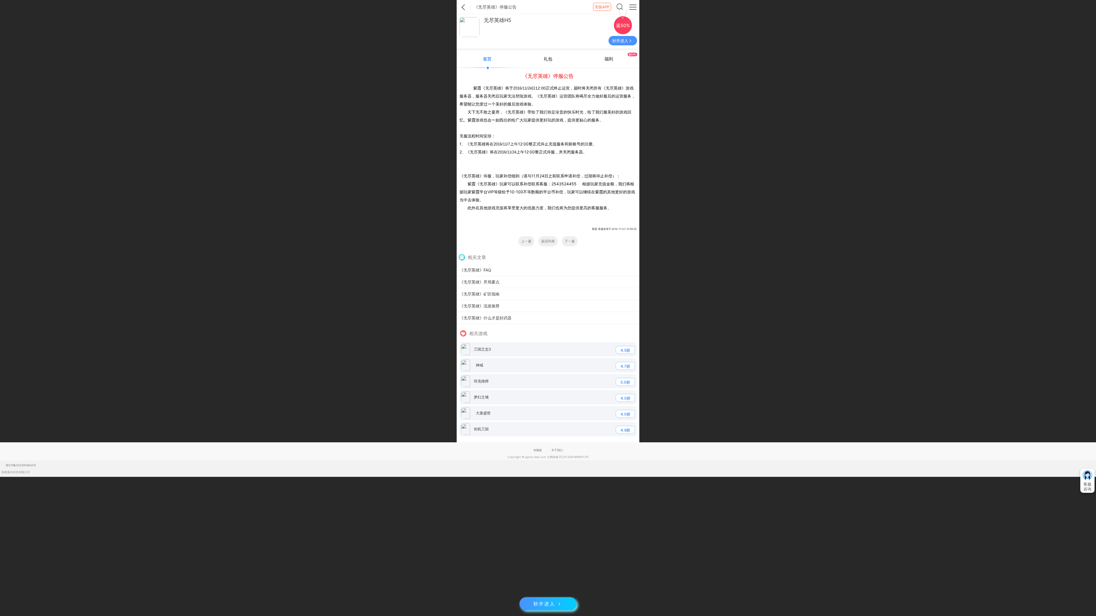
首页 (487, 59)
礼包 (548, 59)
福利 (620, 57)
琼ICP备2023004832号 (21, 465)
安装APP (602, 7)
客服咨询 (1087, 486)
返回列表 (548, 241)
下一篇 (570, 241)
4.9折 (625, 430)
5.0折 (625, 382)
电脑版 (537, 450)
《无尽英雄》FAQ (475, 270)
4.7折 (625, 366)
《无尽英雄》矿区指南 (479, 293)
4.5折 (625, 350)
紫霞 (463, 7)
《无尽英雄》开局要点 (479, 281)
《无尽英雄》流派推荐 (479, 305)
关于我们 (557, 450)
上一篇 (526, 241)
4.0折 (625, 398)
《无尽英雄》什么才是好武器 (485, 317)
